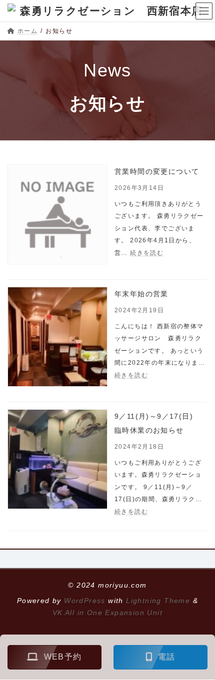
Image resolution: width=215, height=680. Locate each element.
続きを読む (147, 252)
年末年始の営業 (141, 294)
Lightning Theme (158, 601)
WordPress (85, 601)
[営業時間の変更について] (58, 216)
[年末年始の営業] (58, 339)
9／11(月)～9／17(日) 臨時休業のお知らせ (161, 423)
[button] (55, 657)
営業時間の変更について (156, 171)
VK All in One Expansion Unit (107, 613)
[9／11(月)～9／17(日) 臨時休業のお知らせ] (58, 461)
